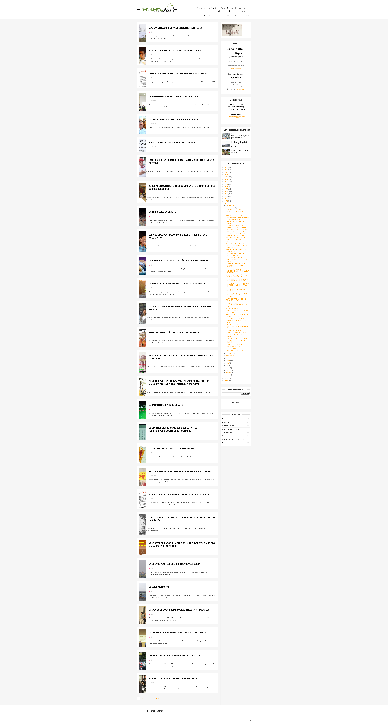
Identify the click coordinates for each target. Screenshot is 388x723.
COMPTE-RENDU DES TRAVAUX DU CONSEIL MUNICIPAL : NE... (237, 285)
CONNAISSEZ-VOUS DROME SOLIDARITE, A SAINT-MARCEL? (179, 609)
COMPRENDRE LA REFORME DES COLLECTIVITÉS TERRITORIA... (237, 295)
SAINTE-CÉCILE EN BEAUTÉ (162, 212)
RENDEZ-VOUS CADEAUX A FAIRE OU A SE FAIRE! (173, 142)
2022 (226, 177)
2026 (226, 167)
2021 (226, 179)
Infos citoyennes (230, 432)
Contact (248, 16)
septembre (230, 356)
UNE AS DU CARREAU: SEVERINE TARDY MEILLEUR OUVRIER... (237, 271)
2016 (226, 191)
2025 (226, 170)
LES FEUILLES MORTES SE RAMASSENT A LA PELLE (174, 655)
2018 (226, 186)
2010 (226, 378)
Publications (208, 16)
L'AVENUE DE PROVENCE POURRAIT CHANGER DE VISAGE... (178, 283)
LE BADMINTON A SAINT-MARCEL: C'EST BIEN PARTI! (175, 96)
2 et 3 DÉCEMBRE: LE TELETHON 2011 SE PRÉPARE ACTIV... (237, 304)
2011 (226, 203)
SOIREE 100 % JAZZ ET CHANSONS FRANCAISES (173, 678)
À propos (238, 16)
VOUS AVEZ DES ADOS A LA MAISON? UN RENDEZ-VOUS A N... (237, 320)
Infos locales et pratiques (234, 436)
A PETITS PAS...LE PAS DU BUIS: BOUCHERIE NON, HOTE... (237, 315)
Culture (227, 422)
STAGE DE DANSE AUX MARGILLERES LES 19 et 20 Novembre (180, 494)
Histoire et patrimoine (232, 429)
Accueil (197, 16)
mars (228, 370)
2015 (226, 194)
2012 (226, 201)
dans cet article (236, 68)
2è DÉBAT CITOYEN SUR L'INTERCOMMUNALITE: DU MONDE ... (237, 245)
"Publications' (240, 89)
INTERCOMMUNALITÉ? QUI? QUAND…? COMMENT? (174, 332)
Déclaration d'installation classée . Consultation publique (239, 144)
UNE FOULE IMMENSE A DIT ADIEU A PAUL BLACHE (174, 119)
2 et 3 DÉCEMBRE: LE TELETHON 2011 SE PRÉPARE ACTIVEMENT (181, 471)
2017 (226, 189)
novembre (230, 208)
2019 (226, 184)
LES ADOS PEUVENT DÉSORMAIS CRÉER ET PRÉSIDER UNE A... (235, 253)
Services (219, 16)
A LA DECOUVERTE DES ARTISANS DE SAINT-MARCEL (175, 50)
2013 (226, 199)
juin (227, 363)
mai (227, 365)
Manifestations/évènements (234, 439)
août (228, 358)
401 (151, 699)
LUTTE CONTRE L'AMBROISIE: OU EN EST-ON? (171, 448)
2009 (227, 380)
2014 (226, 196)
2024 (226, 172)
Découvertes (229, 426)
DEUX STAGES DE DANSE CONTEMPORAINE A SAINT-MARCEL (179, 73)
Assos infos (228, 419)
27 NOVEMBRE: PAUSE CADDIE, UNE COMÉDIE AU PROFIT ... (237, 280)
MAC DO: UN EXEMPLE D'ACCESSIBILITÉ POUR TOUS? (175, 27)
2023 (226, 174)
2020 (227, 182)
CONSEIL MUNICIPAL (159, 587)
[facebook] (250, 720)
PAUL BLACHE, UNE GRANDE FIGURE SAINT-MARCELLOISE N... (237, 239)
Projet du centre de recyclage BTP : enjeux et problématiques (240, 136)
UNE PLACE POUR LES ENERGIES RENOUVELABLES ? (174, 564)
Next (158, 699)
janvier (228, 375)
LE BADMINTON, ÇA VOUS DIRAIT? (166, 405)
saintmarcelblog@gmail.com (236, 117)
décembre (230, 205)
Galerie (229, 16)
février (228, 373)
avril (227, 368)
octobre (229, 353)
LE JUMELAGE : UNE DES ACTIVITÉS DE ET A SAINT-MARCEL (179, 260)
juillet (228, 361)
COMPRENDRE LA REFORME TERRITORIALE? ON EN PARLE (177, 632)
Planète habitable (230, 443)
